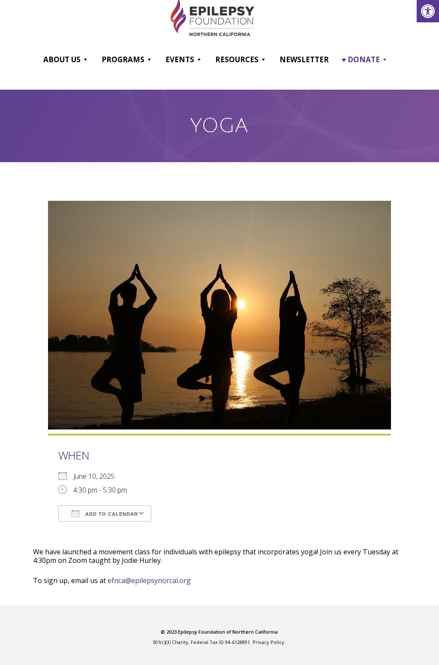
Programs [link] (123, 59)
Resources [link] (237, 59)
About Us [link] (62, 59)
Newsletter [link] (304, 59)
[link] (428, 11)
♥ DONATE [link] (361, 59)
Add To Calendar (111, 514)
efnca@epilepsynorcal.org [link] (149, 580)
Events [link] (179, 59)
